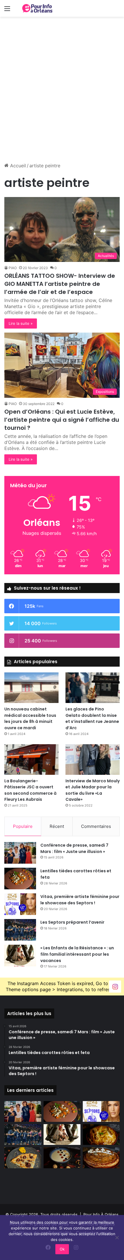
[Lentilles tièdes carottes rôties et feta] (20, 878)
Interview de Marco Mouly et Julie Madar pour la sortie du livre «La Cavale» (92, 790)
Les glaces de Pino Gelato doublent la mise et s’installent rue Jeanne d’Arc (92, 718)
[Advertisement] (62, 93)
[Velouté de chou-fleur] (62, 1157)
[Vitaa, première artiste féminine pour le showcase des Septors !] (20, 904)
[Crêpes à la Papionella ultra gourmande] (22, 1157)
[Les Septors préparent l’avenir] (20, 930)
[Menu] (7, 10)
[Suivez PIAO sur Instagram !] (115, 986)
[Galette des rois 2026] (101, 1157)
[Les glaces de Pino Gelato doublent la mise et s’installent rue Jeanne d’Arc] (92, 687)
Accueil (17, 165)
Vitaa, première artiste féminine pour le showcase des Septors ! (79, 900)
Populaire (23, 826)
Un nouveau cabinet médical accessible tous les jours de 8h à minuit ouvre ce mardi (30, 718)
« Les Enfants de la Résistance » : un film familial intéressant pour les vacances (77, 954)
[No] (117, 1237)
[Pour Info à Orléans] (37, 8)
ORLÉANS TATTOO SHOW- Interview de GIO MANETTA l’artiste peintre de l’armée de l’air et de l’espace (59, 284)
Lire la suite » (21, 323)
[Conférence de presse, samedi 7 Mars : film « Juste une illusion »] (20, 853)
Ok (62, 1249)
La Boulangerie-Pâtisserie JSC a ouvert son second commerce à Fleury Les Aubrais (30, 790)
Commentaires (96, 826)
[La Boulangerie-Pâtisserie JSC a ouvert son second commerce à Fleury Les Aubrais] (31, 759)
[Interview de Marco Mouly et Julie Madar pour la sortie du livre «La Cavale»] (92, 759)
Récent (57, 826)
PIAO (13, 268)
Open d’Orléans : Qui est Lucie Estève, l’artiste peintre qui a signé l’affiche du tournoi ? (61, 420)
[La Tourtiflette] (101, 1134)
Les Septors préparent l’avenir (72, 922)
